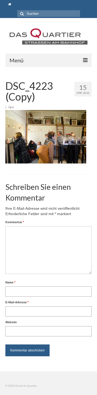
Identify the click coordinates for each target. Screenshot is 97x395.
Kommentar (14, 222)
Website (11, 322)
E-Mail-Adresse (17, 302)
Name (10, 282)
